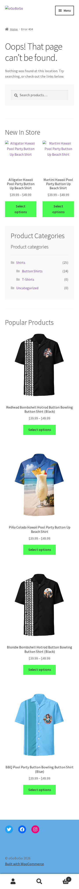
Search (39, 881)
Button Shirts (32, 271)
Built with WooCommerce (24, 864)
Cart (61, 878)
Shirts (20, 262)
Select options (20, 209)
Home (14, 29)
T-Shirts (28, 279)
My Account (13, 881)
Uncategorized (27, 288)
